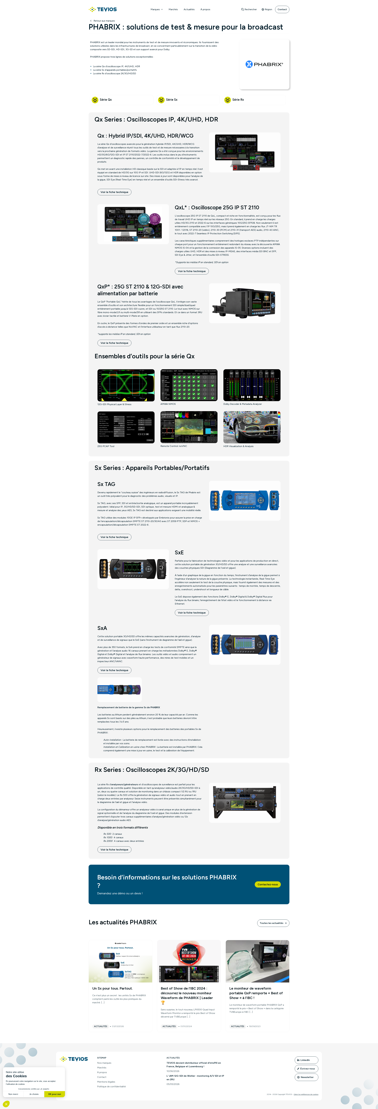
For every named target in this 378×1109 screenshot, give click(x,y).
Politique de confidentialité (111, 1086)
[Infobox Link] (122, 100)
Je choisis (34, 1094)
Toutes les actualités (271, 923)
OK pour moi (54, 1094)
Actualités (189, 9)
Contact (282, 9)
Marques (155, 9)
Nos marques (104, 1062)
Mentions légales (106, 1081)
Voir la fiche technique (114, 192)
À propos (205, 9)
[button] (161, 9)
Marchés (173, 9)
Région (268, 9)
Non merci (13, 1094)
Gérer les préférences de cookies (306, 1094)
